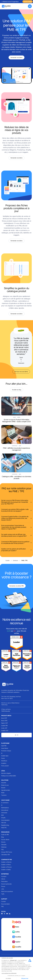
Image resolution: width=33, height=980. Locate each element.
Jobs (2, 889)
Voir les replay (27, 1)
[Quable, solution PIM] (6, 6)
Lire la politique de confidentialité (9, 973)
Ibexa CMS (4, 720)
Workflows (4, 761)
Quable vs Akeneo (6, 862)
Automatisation (5, 820)
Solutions (4, 780)
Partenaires (4, 881)
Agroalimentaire (5, 790)
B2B (2, 815)
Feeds (3, 758)
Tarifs (2, 894)
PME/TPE (3, 827)
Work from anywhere (7, 891)
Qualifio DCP (4, 730)
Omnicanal (4, 812)
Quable (8, 560)
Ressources (5, 832)
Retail (2, 792)
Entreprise (5, 874)
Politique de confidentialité (8, 776)
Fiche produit (5, 766)
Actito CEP (4, 728)
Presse (3, 886)
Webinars (3, 847)
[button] (16, 502)
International (4, 810)
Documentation (5, 904)
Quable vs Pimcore (6, 867)
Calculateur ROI (5, 854)
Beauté (3, 787)
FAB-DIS (3, 822)
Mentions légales (6, 773)
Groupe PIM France (6, 852)
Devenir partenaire (6, 884)
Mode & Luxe (5, 785)
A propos (3, 876)
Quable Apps (4, 756)
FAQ (2, 849)
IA (1, 753)
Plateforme (5, 743)
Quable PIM (4, 725)
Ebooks (3, 842)
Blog (2, 837)
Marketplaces (5, 807)
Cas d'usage (5, 800)
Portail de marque (6, 751)
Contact (3, 901)
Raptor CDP (4, 723)
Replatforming (5, 825)
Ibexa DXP (4, 718)
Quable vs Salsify (6, 869)
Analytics (3, 763)
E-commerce (4, 802)
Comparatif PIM (6, 859)
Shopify (3, 817)
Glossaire (3, 844)
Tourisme (3, 795)
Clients (3, 879)
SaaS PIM (3, 746)
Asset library (4, 748)
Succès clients (5, 839)
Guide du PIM (5, 834)
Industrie (3, 782)
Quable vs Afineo (6, 864)
